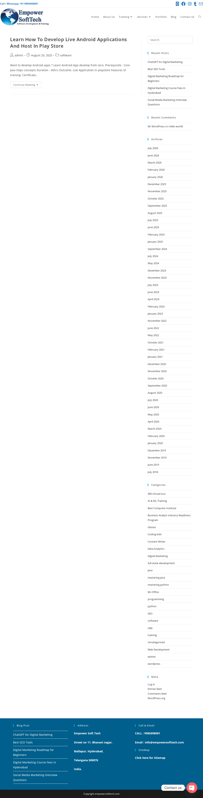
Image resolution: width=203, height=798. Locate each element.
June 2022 (153, 328)
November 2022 (157, 320)
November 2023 (157, 277)
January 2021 (155, 356)
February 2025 (156, 234)
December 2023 (157, 270)
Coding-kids (155, 534)
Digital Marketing (158, 556)
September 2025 (157, 205)
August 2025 (155, 213)
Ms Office (153, 592)
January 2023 (155, 313)
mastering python (158, 584)
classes (152, 527)
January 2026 (155, 177)
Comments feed (157, 693)
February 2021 (156, 349)
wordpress (154, 664)
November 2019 (157, 457)
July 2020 (153, 400)
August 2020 (155, 392)
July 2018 (153, 472)
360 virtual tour (157, 493)
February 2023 (156, 306)
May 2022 (153, 335)
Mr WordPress (156, 126)
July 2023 (153, 285)
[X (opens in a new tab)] (177, 4)
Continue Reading (27, 83)
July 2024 (153, 256)
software (66, 55)
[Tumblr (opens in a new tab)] (195, 4)
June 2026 (153, 155)
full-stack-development (161, 563)
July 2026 (153, 148)
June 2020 (153, 407)
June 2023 (153, 292)
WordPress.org (156, 698)
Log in (151, 684)
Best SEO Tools (156, 69)
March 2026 (154, 162)
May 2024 (153, 263)
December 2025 (157, 184)
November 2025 (157, 191)
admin (19, 55)
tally (150, 628)
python (152, 606)
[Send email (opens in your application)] (200, 4)
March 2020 (154, 428)
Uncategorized (156, 642)
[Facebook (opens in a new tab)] (183, 4)
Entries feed (155, 689)
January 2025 (155, 241)
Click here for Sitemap (150, 758)
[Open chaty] (192, 787)
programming (156, 599)
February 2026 (156, 169)
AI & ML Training (157, 501)
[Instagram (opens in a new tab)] (190, 4)
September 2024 (157, 249)
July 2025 (153, 220)
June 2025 (153, 227)
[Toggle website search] (199, 17)
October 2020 (156, 378)
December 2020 (157, 364)
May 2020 (153, 414)
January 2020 (155, 443)
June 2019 (153, 464)
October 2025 (156, 198)
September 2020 (157, 385)
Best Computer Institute (162, 508)
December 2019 (157, 450)
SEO (150, 613)
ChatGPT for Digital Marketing (165, 62)
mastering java (156, 577)
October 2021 (156, 342)
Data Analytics (156, 548)
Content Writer (156, 541)
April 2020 (153, 421)
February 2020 (156, 436)
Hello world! (176, 126)
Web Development (159, 649)
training (152, 635)
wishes (152, 656)
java (150, 570)
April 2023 (153, 299)
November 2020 (157, 371)
